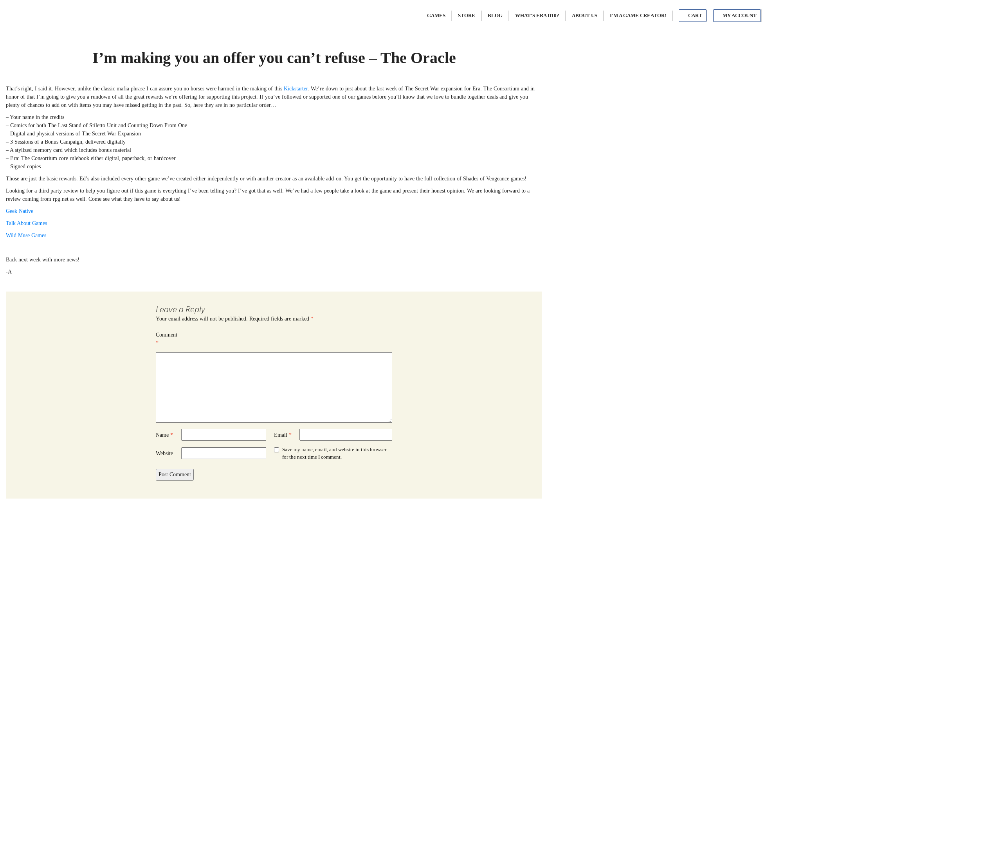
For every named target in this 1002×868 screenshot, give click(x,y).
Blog (495, 15)
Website (164, 453)
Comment (166, 339)
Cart (694, 15)
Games (436, 15)
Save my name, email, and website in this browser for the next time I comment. (334, 453)
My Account (739, 15)
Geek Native (19, 211)
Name (164, 435)
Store (466, 15)
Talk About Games (26, 223)
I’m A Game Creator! (638, 15)
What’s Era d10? (537, 15)
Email (283, 435)
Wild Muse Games (26, 235)
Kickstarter (296, 89)
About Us (584, 15)
